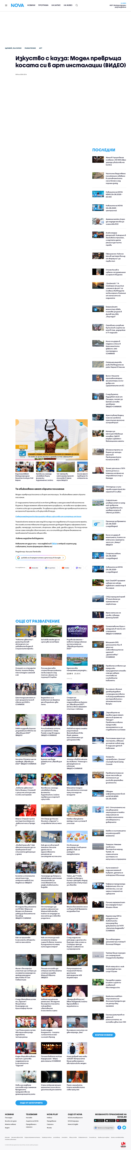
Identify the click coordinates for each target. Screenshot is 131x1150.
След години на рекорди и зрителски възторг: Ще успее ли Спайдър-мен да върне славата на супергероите (76, 943)
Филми (49, 1128)
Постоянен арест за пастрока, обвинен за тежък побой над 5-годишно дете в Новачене (115, 743)
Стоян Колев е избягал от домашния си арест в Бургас (116, 272)
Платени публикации (10, 1139)
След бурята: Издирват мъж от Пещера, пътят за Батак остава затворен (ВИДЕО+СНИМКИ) (114, 400)
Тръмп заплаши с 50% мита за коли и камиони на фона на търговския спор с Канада (115, 473)
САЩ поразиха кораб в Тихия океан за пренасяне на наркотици (115, 600)
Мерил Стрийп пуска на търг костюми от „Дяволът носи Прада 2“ (25, 822)
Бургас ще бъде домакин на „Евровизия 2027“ (51, 761)
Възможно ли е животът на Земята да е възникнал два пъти (50, 701)
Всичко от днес (11, 1121)
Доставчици (56, 1137)
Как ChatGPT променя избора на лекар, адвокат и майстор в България (116, 584)
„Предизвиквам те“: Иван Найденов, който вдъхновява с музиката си (77, 1002)
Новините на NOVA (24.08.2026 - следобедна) (114, 569)
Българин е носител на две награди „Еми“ (77, 1031)
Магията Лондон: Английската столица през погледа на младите (77, 791)
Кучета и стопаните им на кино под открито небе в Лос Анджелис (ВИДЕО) (25, 879)
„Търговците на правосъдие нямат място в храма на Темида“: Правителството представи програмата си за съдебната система (115, 721)
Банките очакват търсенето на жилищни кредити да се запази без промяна (115, 1001)
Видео (7, 1128)
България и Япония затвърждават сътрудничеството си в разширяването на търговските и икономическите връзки (115, 696)
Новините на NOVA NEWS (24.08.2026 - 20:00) (114, 194)
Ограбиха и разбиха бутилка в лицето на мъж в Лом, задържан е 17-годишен (115, 329)
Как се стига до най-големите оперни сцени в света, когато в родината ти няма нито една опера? (51, 942)
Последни (8, 1117)
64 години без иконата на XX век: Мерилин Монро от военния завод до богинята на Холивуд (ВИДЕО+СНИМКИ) (25, 912)
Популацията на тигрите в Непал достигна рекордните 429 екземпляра (74, 972)
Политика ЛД (92, 1137)
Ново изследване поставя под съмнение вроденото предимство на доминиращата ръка (25, 1089)
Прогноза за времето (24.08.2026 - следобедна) (116, 523)
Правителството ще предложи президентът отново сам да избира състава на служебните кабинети (116, 673)
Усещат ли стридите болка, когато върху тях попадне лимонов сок (25, 671)
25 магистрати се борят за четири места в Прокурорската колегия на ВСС (114, 454)
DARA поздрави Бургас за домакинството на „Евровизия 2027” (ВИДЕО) (25, 731)
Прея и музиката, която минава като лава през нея (76, 1087)
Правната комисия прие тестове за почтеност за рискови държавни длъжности (114, 778)
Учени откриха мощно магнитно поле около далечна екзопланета (51, 1087)
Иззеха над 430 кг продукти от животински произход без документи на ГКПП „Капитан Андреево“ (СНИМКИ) (115, 923)
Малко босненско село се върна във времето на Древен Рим (77, 909)
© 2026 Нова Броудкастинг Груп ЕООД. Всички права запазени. (21, 1144)
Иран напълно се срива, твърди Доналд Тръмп (113, 615)
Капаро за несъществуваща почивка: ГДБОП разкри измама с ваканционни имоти (115, 436)
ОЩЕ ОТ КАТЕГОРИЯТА (31, 1103)
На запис (56, 5)
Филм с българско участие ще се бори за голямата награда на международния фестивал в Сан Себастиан (25, 974)
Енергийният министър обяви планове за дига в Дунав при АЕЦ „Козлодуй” (114, 311)
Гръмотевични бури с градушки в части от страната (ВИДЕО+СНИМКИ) (115, 630)
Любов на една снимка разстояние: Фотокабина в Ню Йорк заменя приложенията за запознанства (77, 734)
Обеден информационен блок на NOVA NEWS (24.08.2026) (115, 795)
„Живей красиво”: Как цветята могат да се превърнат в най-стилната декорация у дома (25, 849)
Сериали (50, 1124)
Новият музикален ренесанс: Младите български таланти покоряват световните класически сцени (50, 1005)
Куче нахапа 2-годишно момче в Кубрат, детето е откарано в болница (115, 871)
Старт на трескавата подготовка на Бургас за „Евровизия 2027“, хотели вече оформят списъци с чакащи (77, 703)
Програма (43, 5)
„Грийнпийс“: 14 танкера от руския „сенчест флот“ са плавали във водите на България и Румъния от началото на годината (116, 290)
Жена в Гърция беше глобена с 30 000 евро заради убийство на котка (116, 161)
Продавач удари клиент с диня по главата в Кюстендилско (113, 983)
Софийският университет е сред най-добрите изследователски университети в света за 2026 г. (115, 506)
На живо (68, 5)
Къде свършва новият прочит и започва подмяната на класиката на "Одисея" (25, 1060)
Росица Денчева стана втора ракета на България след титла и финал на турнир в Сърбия (51, 672)
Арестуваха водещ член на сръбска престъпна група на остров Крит (115, 419)
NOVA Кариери (73, 1121)
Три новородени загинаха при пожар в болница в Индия (115, 941)
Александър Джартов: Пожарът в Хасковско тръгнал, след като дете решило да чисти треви (116, 239)
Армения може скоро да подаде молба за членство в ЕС (115, 221)
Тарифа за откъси (47, 1137)
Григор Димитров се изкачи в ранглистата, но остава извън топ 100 (116, 1018)
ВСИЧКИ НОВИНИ (104, 1035)
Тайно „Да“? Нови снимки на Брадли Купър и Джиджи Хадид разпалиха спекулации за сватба (77, 880)
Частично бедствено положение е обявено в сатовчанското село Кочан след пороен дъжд (116, 178)
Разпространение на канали (32, 1137)
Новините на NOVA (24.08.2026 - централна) (114, 208)
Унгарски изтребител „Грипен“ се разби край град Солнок (115, 760)
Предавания (51, 1121)
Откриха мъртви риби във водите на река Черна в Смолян (115, 364)
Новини (31, 5)
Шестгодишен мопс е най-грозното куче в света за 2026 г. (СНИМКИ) (25, 701)
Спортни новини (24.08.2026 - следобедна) (113, 555)
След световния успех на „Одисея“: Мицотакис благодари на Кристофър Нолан (25, 1003)
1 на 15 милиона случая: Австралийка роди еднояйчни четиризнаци (25, 1033)
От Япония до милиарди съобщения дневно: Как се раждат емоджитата (76, 849)
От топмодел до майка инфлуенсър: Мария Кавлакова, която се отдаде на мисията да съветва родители (50, 912)
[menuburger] (6, 5)
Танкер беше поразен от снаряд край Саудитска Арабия (115, 955)
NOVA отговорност (75, 1117)
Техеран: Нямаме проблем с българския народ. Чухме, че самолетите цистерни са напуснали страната (116, 851)
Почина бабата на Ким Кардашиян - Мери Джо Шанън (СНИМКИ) (51, 1058)
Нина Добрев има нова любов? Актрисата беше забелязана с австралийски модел (77, 1059)
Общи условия (73, 1137)
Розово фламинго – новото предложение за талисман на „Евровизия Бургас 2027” (77, 644)
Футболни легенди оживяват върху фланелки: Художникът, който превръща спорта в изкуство (50, 793)
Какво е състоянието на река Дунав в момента (116, 833)
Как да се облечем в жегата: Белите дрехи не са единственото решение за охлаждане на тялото (51, 850)
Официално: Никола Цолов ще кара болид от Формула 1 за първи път (115, 257)
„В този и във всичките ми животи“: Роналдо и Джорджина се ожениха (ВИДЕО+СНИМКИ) (77, 763)
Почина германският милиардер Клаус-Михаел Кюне (115, 904)
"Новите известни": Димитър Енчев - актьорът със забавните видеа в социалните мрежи (24, 644)
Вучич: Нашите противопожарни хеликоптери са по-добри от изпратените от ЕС (115, 381)
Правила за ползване (103, 1137)
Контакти (64, 1137)
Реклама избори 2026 (17, 1137)
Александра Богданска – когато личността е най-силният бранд (50, 1033)
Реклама (7, 1137)
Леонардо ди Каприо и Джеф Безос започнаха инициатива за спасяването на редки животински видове (51, 881)
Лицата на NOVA (32, 1121)
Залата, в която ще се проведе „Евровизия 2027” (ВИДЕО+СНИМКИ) (25, 761)
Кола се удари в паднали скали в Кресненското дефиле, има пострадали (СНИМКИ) (113, 347)
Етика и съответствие (117, 1137)
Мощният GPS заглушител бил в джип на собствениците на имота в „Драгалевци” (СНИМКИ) (114, 649)
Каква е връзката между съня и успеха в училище (77, 821)
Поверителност (82, 1137)
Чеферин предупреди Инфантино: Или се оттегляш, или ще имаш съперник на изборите (115, 889)
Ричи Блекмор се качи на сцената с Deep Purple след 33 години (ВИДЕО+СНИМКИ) (50, 731)
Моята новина (10, 1124)
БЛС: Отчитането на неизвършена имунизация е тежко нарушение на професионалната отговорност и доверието (115, 814)
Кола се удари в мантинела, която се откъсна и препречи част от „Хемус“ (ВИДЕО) (115, 540)
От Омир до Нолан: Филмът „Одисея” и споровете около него (51, 821)
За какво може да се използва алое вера (50, 641)
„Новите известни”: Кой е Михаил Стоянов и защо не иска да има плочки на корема (25, 791)
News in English (73, 1124)
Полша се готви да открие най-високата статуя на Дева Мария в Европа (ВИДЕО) (51, 972)
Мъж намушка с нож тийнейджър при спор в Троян (115, 968)
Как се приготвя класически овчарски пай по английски (25, 940)
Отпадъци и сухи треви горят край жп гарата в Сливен (115, 489)
